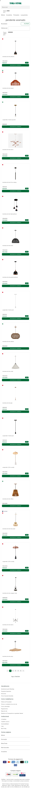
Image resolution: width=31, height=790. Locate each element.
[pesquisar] (28, 7)
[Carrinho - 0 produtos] (29, 3)
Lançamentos (24, 15)
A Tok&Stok (3, 719)
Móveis (3, 15)
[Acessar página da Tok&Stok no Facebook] (9, 679)
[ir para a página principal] (15, 3)
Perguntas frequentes (6, 691)
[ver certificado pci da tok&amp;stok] (22, 774)
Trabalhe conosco (5, 721)
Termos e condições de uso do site (9, 704)
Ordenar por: (4, 28)
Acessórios (9, 15)
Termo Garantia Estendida (7, 695)
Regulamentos (4, 708)
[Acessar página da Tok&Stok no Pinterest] (17, 679)
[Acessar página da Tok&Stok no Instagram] (13, 679)
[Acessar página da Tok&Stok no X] (21, 679)
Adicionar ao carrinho (15, 65)
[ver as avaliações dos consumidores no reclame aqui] (15, 774)
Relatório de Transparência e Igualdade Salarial (12, 713)
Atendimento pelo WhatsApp (7, 689)
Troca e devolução (5, 706)
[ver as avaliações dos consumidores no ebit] (9, 774)
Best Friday (3, 728)
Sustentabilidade (5, 723)
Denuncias (3, 693)
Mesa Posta (4, 743)
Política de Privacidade (6, 701)
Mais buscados (5, 747)
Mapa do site (4, 711)
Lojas (2, 726)
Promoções (16, 15)
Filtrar (26, 23)
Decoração (4, 739)
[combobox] (19, 28)
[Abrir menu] (5, 3)
